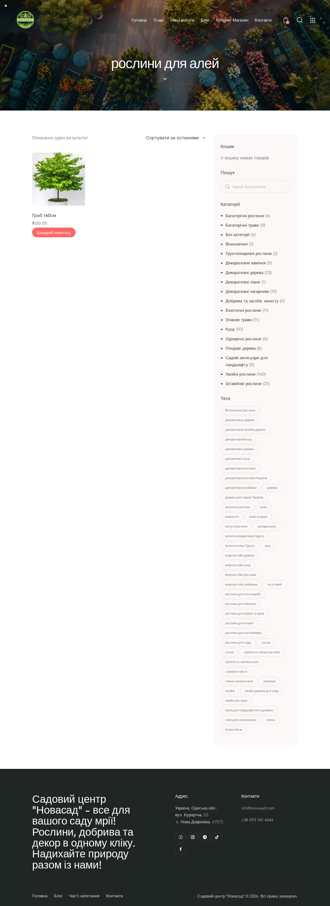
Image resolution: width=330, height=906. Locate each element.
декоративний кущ (238, 439)
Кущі (230, 329)
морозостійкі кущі (238, 565)
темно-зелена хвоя (239, 681)
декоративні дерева (239, 449)
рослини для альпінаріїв (242, 594)
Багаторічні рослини (245, 215)
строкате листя (236, 671)
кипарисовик (267, 526)
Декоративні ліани (243, 281)
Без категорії (238, 234)
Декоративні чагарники (247, 291)
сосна (266, 642)
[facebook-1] (180, 849)
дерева (272, 487)
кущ (268, 545)
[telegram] (204, 837)
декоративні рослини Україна (246, 478)
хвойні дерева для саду (262, 691)
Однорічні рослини (244, 338)
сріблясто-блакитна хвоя (262, 652)
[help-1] (180, 837)
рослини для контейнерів (243, 633)
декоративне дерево (240, 420)
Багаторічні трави (242, 225)
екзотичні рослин (237, 507)
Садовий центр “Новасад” (220, 896)
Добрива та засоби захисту (252, 300)
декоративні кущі (237, 458)
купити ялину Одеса (239, 545)
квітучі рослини (236, 526)
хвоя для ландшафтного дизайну (249, 710)
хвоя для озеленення (240, 720)
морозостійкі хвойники (241, 584)
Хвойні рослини (241, 374)
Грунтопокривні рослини (249, 253)
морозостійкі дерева (239, 555)
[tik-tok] (216, 837)
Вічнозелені (237, 243)
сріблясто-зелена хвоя (241, 662)
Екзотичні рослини (243, 310)
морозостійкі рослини (240, 574)
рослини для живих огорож (244, 613)
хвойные (269, 681)
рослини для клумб (239, 623)
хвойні (229, 691)
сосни (229, 652)
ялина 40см (233, 729)
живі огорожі (258, 516)
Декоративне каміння (246, 262)
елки (263, 507)
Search (235, 186)
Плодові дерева (241, 348)
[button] (44, 166)
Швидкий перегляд (54, 232)
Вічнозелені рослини (240, 410)
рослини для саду (238, 642)
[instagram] (192, 837)
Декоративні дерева (245, 272)
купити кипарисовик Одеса (244, 536)
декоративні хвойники (241, 487)
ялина (270, 720)
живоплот (232, 516)
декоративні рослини (240, 468)
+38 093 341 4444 (257, 819)
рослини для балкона (240, 604)
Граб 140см (44, 215)
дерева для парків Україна (244, 497)
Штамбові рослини (244, 383)
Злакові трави (239, 319)
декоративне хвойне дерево (245, 429)
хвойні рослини (236, 700)
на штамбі (275, 584)
